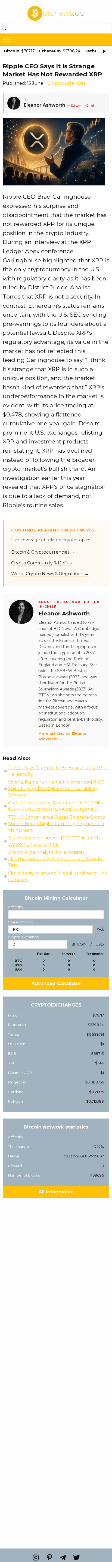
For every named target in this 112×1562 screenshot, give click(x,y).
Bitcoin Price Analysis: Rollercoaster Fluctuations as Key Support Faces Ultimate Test (56, 859)
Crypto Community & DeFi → (42, 562)
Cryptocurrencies (66, 83)
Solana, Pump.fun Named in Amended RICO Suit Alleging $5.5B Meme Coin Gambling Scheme (56, 789)
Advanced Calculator (56, 983)
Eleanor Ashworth (44, 105)
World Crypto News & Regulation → (50, 573)
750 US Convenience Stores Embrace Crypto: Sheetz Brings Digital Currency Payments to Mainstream (57, 824)
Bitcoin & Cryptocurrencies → (43, 552)
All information (56, 1191)
